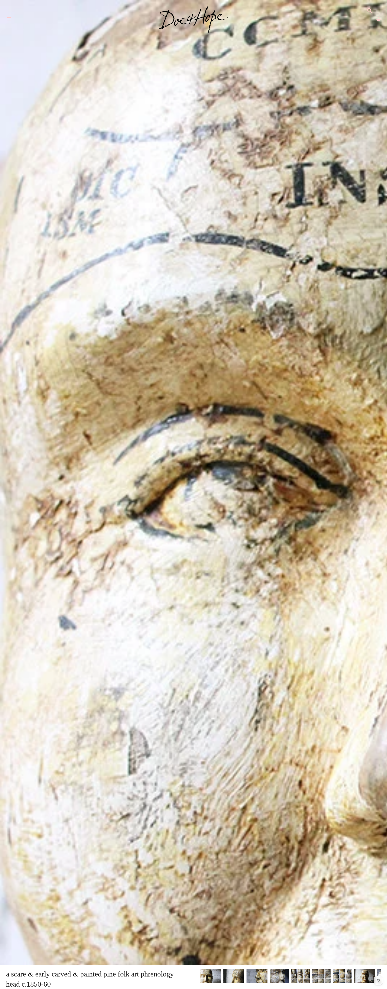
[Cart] (378, 19)
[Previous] (199, 976)
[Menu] (9, 20)
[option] (210, 977)
